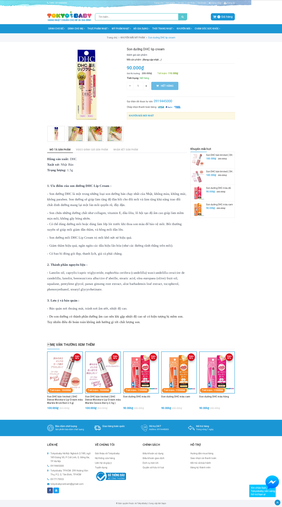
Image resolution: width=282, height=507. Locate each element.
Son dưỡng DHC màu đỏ (218, 188)
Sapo (163, 503)
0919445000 (61, 3)
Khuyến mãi (184, 28)
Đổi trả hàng (202, 426)
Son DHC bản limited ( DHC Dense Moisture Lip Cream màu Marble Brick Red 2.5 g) (65, 399)
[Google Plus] (56, 490)
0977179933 (57, 479)
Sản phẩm (170, 3)
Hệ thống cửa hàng (105, 458)
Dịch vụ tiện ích (150, 463)
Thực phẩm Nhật (97, 28)
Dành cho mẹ (76, 28)
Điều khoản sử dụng (153, 453)
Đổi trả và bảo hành (200, 463)
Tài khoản (201, 3)
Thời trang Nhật (162, 28)
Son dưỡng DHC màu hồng (214, 396)
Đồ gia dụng (141, 28)
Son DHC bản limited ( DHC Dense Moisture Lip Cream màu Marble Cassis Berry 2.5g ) (103, 399)
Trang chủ (159, 3)
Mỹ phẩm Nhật (121, 28)
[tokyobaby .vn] (69, 16)
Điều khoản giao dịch (153, 458)
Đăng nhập (216, 3)
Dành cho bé (56, 28)
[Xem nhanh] (69, 356)
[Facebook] (50, 490)
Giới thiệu (190, 3)
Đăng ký (231, 3)
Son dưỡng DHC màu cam (219, 204)
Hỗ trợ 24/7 (155, 426)
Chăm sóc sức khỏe (207, 28)
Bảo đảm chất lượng (66, 426)
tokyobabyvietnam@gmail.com (67, 484)
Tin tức (181, 3)
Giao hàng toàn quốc (113, 426)
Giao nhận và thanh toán (203, 458)
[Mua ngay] (60, 356)
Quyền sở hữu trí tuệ (153, 467)
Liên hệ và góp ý (103, 463)
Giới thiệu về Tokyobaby (107, 453)
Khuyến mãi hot (200, 149)
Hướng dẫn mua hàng (201, 453)
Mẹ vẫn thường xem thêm (71, 345)
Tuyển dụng (101, 467)
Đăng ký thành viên (200, 467)
